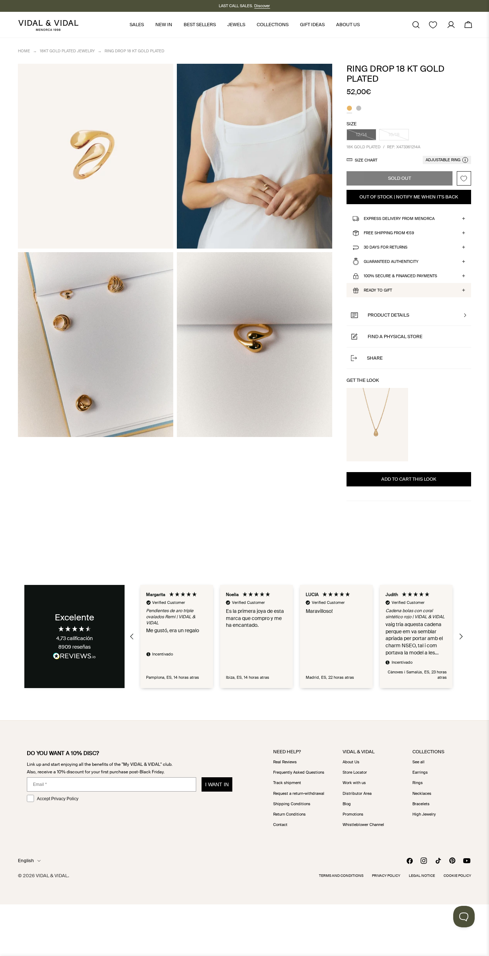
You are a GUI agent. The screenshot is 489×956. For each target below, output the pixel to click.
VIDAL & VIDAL (52, 876)
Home (24, 50)
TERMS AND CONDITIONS (341, 875)
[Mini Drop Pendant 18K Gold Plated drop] (377, 424)
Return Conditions (289, 814)
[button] (409, 315)
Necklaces (421, 793)
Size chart (366, 160)
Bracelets (421, 803)
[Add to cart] (397, 451)
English (26, 860)
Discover (262, 5)
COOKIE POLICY (457, 875)
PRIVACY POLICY (386, 875)
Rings (417, 782)
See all (418, 761)
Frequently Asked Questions (298, 772)
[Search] (416, 25)
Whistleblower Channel (363, 824)
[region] (296, 636)
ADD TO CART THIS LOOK (408, 479)
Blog (347, 803)
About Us (351, 761)
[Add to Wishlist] (464, 178)
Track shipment (287, 782)
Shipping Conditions (291, 803)
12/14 (366, 135)
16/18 (398, 135)
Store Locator (355, 772)
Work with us (354, 782)
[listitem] (349, 109)
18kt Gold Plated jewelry (67, 50)
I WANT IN (217, 784)
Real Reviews (285, 761)
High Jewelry (424, 814)
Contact (280, 824)
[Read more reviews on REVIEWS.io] (74, 657)
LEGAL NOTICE (422, 875)
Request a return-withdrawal (298, 793)
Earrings (420, 772)
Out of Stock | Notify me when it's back (408, 197)
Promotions (353, 814)
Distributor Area (357, 793)
